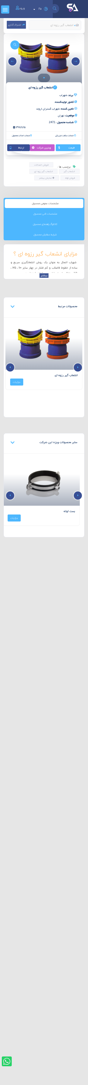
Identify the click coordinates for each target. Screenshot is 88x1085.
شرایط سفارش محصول (45, 234)
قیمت (71, 148)
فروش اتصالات (41, 165)
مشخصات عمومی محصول (45, 203)
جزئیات (17, 382)
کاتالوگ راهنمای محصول (45, 224)
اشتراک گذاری (14, 25)
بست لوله (72, 511)
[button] (44, 77)
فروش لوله (70, 178)
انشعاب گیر (69, 171)
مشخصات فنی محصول (45, 214)
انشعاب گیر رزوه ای (43, 171)
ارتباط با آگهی (21, 148)
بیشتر (44, 275)
